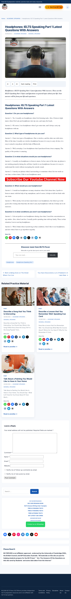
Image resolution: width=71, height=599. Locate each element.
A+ (17, 84)
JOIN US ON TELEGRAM (35, 520)
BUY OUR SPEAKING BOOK (35, 503)
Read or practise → (10, 347)
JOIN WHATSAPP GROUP (35, 518)
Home (3, 18)
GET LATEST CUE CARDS (35, 515)
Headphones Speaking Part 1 (24, 262)
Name (6, 457)
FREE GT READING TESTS (35, 510)
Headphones (10, 262)
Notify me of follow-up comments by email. (21, 470)
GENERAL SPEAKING (34, 33)
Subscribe (52, 255)
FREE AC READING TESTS (35, 508)
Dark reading (25, 84)
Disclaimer (55, 590)
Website (7, 466)
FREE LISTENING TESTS (35, 513)
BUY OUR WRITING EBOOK (35, 501)
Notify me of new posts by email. (18, 474)
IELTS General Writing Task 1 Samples (35, 506)
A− (8, 84)
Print (34, 84)
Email (6, 461)
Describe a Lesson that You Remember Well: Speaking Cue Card (52, 314)
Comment (8, 453)
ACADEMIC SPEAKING (13, 18)
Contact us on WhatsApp (35, 524)
